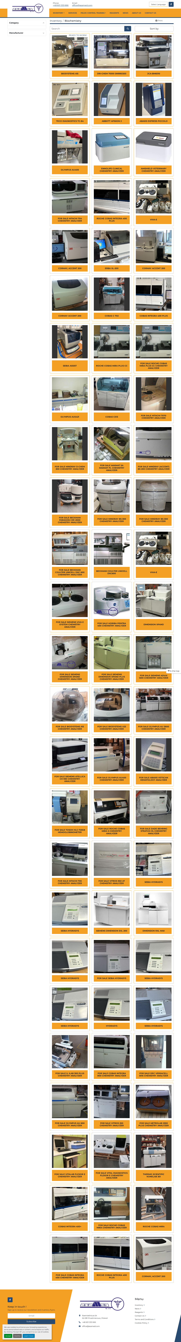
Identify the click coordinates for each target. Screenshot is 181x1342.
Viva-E (153, 219)
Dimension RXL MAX (154, 931)
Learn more (28, 1336)
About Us (136, 13)
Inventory (58, 13)
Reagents (114, 13)
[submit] (127, 28)
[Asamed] (102, 1304)
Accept (8, 1336)
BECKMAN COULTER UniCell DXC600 (111, 572)
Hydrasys (111, 1026)
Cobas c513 (111, 417)
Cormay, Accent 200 (70, 268)
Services (72, 13)
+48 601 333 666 (60, 5)
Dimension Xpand (154, 624)
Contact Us (150, 13)
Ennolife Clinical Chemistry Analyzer (112, 169)
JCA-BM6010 (153, 73)
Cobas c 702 (112, 316)
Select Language (158, 4)
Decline (17, 1336)
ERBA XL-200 (111, 268)
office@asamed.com (82, 5)
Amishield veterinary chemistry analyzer (153, 169)
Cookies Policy (141, 1323)
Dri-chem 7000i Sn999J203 (111, 73)
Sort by (154, 28)
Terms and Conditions (144, 1319)
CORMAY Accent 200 (153, 268)
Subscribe (31, 1321)
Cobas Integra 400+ (69, 1226)
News (125, 13)
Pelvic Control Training (93, 13)
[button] (59, 13)
